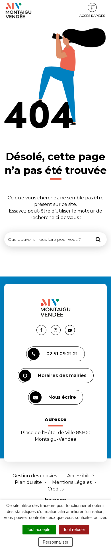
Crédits (55, 489)
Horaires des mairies (62, 375)
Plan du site (28, 482)
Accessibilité (80, 475)
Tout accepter (39, 529)
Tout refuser (74, 529)
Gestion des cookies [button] (35, 475)
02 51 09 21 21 (62, 353)
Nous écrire (62, 397)
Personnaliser (55, 542)
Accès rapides (92, 16)
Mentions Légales (72, 482)
